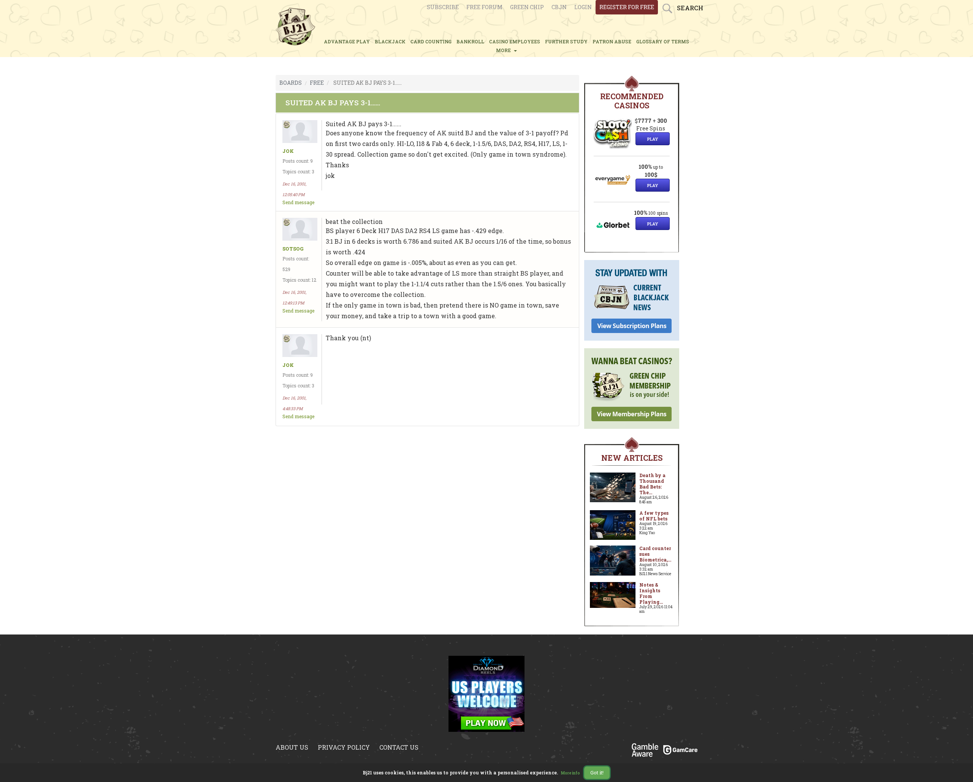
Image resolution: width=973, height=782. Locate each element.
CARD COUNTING (431, 41)
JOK (288, 151)
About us (292, 747)
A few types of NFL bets (654, 516)
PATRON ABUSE (612, 41)
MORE (504, 50)
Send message (298, 202)
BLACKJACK (390, 41)
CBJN (559, 7)
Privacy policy (344, 747)
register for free (626, 7)
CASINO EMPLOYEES (514, 41)
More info (570, 773)
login (583, 7)
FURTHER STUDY (566, 41)
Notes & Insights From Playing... (651, 593)
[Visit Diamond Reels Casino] (486, 693)
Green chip (527, 7)
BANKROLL (470, 41)
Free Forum (484, 7)
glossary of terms (662, 41)
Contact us (398, 747)
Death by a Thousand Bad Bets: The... (652, 483)
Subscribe (443, 7)
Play (652, 139)
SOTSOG (292, 248)
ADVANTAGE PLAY (347, 41)
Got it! (597, 772)
